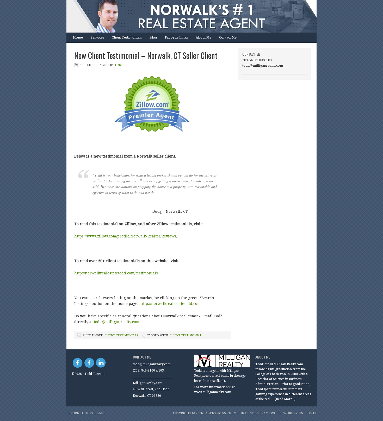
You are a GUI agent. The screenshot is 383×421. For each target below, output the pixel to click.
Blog (153, 37)
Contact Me (228, 37)
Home (78, 37)
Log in (311, 413)
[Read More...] (285, 399)
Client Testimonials (127, 37)
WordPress (293, 413)
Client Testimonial (186, 335)
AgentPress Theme (222, 413)
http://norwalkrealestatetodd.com (171, 303)
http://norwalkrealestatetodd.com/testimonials (116, 273)
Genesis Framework (263, 413)
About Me (203, 37)
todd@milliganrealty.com (116, 322)
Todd (119, 65)
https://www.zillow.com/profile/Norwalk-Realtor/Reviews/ (125, 236)
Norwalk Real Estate (186, 16)
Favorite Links (176, 37)
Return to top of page (85, 413)
